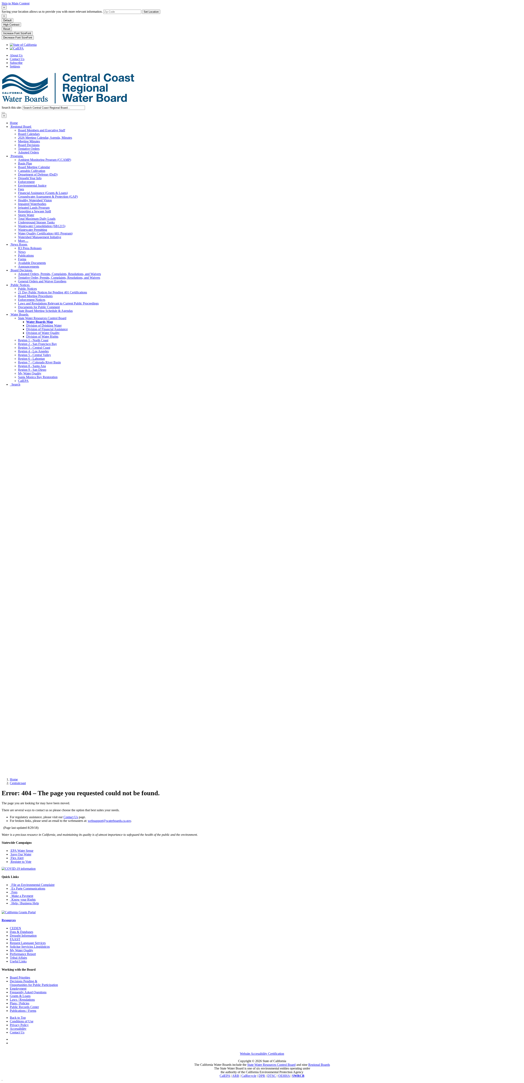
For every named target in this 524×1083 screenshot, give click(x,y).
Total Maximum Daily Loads (36, 218)
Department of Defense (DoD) (38, 174)
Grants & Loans (20, 996)
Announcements (28, 266)
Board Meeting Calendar (34, 167)
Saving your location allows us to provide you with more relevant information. (52, 11)
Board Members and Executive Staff (41, 130)
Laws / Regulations (22, 999)
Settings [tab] (15, 66)
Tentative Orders (29, 148)
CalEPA (23, 380)
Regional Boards (319, 1064)
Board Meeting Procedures (35, 296)
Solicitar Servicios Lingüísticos (30, 946)
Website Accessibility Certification (262, 1053)
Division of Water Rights (42, 336)
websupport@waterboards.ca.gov (109, 820)
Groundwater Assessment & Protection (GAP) (48, 196)
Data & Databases (21, 932)
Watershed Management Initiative (39, 237)
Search (15, 384)
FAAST (15, 939)
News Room (19, 244)
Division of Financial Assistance (47, 329)
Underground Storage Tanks (36, 222)
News (22, 252)
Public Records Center (24, 1007)
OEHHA (284, 1075)
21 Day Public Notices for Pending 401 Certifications (52, 292)
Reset (6, 28)
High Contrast (11, 24)
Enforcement (26, 182)
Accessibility (18, 1028)
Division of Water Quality (43, 333)
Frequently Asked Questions (28, 992)
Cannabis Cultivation (31, 171)
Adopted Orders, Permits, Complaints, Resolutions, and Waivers (59, 274)
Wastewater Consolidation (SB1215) (41, 226)
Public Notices (20, 285)
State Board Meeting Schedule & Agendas (45, 310)
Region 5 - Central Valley (34, 355)
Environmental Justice (32, 185)
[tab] (4, 7)
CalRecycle (248, 1075)
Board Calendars (29, 134)
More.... (23, 241)
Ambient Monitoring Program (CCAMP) (44, 159)
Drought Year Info (30, 178)
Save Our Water (20, 854)
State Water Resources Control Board (42, 318)
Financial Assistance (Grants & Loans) (43, 193)
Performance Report (23, 954)
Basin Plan (25, 163)
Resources (9, 920)
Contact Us (17, 59)
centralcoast (18, 783)
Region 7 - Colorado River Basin (39, 362)
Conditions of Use (21, 1021)
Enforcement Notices (31, 299)
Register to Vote (20, 861)
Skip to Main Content (15, 3)
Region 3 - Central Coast (34, 347)
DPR (262, 1075)
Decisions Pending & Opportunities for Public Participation (34, 983)
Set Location (151, 11)
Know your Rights (23, 899)
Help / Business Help (24, 903)
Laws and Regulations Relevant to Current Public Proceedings (58, 303)
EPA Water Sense (21, 850)
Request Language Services (28, 943)
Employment (18, 988)
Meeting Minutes (29, 141)
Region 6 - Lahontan (31, 358)
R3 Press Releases (30, 248)
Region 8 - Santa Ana (32, 366)
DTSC (271, 1075)
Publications (26, 255)
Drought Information (23, 935)
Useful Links (18, 961)
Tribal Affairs (18, 957)
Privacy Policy (19, 1025)
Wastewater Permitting (32, 229)
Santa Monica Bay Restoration (38, 377)
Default (7, 20)
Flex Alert (17, 858)
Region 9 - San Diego (32, 369)
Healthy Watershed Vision (35, 200)
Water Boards (19, 314)
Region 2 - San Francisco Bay (37, 344)
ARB (235, 1075)
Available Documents (32, 263)
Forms (22, 259)
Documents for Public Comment (39, 307)
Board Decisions (29, 145)
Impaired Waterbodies (32, 204)
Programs (17, 156)
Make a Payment (21, 896)
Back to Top (18, 1017)
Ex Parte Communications (27, 888)
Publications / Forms (23, 1010)
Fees (21, 189)
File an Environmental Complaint (32, 885)
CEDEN (15, 928)
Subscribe (16, 62)
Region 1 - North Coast (33, 340)
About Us (16, 55)
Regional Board (21, 126)
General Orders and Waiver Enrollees (42, 281)
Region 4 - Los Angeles (33, 351)
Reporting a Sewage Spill (34, 211)
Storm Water (26, 215)
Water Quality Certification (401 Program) (45, 233)
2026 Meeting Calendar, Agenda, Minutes (45, 137)
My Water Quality (29, 373)
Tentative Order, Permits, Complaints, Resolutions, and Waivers (59, 277)
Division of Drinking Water (44, 325)
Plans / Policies (19, 1003)
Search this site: (12, 107)
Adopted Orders (28, 152)
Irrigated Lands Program (34, 207)
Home (14, 123)
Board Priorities (20, 977)
